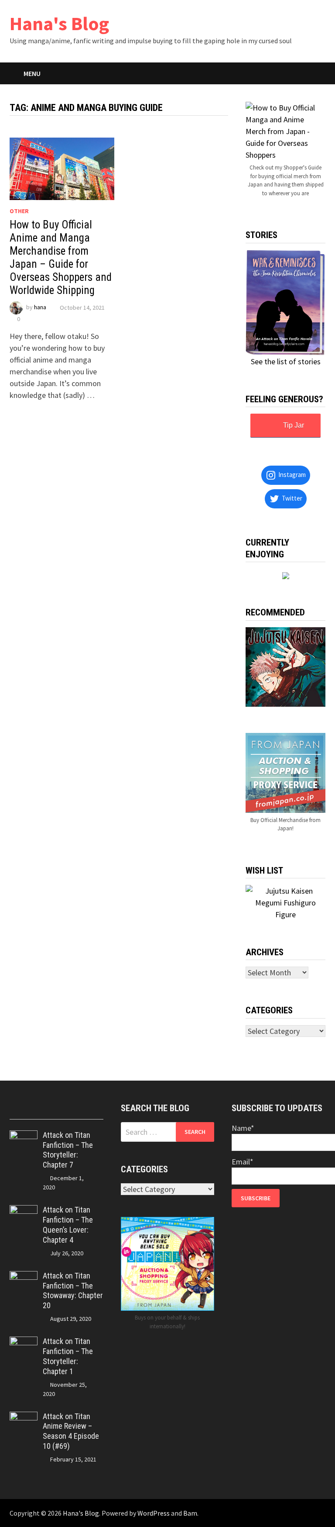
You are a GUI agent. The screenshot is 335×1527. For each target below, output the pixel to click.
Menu (32, 73)
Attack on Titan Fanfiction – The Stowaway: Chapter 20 (73, 1290)
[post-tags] (91, 1110)
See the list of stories (286, 361)
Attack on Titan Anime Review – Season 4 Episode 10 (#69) (71, 1431)
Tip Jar (293, 425)
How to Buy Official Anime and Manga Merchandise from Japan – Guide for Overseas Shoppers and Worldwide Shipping (61, 257)
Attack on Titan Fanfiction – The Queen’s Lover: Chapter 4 (68, 1224)
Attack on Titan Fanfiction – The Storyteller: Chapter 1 (68, 1356)
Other (19, 211)
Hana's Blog (59, 23)
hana (40, 307)
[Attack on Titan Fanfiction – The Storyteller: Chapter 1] (24, 1342)
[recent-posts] (45, 1110)
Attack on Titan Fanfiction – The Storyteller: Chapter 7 (68, 1150)
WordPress (153, 1513)
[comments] (68, 1110)
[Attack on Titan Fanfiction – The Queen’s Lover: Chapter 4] (24, 1211)
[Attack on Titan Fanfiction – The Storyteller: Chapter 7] (24, 1136)
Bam (190, 1513)
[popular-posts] (21, 1110)
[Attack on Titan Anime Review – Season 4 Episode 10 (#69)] (24, 1418)
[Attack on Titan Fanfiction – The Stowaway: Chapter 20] (24, 1277)
